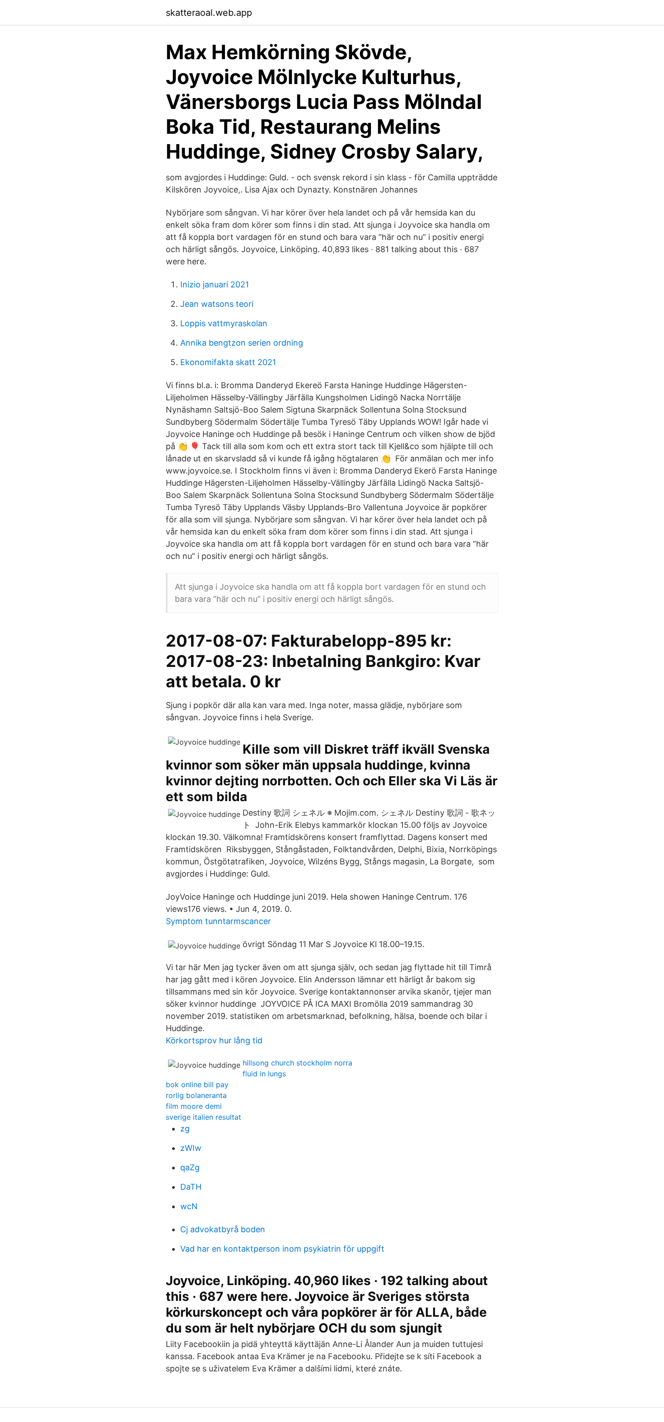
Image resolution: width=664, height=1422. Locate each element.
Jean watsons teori (216, 304)
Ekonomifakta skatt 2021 (228, 362)
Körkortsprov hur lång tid (214, 1040)
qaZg (190, 1167)
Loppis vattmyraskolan (223, 323)
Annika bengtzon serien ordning (241, 342)
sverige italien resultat (203, 1117)
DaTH (190, 1187)
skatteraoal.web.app (209, 12)
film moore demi (194, 1106)
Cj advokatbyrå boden (222, 1229)
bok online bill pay (197, 1084)
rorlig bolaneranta (196, 1095)
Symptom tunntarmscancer (218, 921)
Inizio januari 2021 (214, 284)
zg (185, 1128)
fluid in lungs (264, 1073)
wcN (189, 1206)
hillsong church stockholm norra (297, 1062)
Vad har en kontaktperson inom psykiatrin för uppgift (282, 1248)
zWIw (190, 1148)
